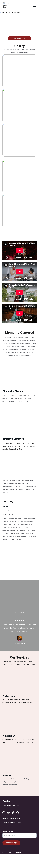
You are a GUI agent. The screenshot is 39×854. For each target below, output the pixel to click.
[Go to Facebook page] (17, 812)
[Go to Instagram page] (3, 812)
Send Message (11, 843)
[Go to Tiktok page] (13, 812)
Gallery (19, 46)
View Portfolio (19, 38)
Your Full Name (8, 831)
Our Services (19, 657)
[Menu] (34, 6)
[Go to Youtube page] (8, 812)
